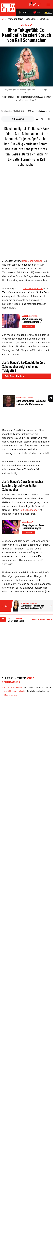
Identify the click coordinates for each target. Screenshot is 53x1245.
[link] (8, 8)
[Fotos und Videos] (35, 4)
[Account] (40, 4)
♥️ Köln (36, 12)
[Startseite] (3, 18)
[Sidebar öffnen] (48, 4)
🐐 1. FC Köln (23, 12)
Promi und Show (15, 18)
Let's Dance (31, 18)
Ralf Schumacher (29, 509)
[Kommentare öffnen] (50, 398)
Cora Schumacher (32, 260)
